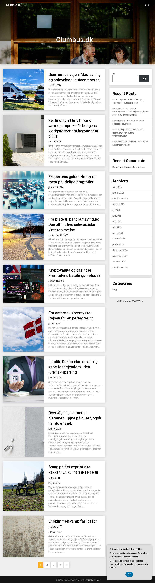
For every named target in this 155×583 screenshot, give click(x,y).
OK (129, 574)
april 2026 (117, 187)
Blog (147, 5)
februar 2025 (118, 239)
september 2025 (120, 198)
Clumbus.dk (13, 5)
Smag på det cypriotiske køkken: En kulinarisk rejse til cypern (73, 472)
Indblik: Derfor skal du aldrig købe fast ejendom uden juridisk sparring (72, 367)
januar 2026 (118, 193)
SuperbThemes (92, 580)
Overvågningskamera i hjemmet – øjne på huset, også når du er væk (74, 418)
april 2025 (117, 227)
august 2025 (118, 204)
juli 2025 (116, 210)
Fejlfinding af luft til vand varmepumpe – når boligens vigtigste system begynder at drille (130, 111)
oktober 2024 (118, 262)
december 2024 (120, 250)
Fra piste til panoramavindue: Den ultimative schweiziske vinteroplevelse (73, 224)
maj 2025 (116, 221)
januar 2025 (118, 244)
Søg (114, 73)
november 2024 (120, 256)
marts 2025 (118, 233)
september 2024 (120, 267)
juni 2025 (116, 216)
